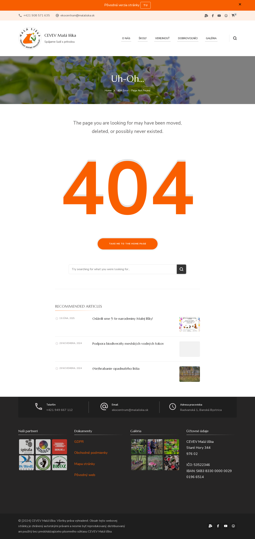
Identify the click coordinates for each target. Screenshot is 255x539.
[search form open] (233, 38)
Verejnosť (162, 38)
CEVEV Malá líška (60, 35)
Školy (143, 38)
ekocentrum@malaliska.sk (77, 15)
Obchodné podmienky (91, 452)
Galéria (211, 38)
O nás (126, 38)
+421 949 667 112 (59, 410)
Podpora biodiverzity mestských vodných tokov (128, 343)
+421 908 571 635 (36, 15)
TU (145, 5)
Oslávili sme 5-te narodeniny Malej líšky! (122, 318)
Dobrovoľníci (188, 38)
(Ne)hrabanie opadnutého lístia (115, 368)
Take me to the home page (127, 243)
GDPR (79, 441)
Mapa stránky (84, 464)
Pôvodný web (84, 475)
